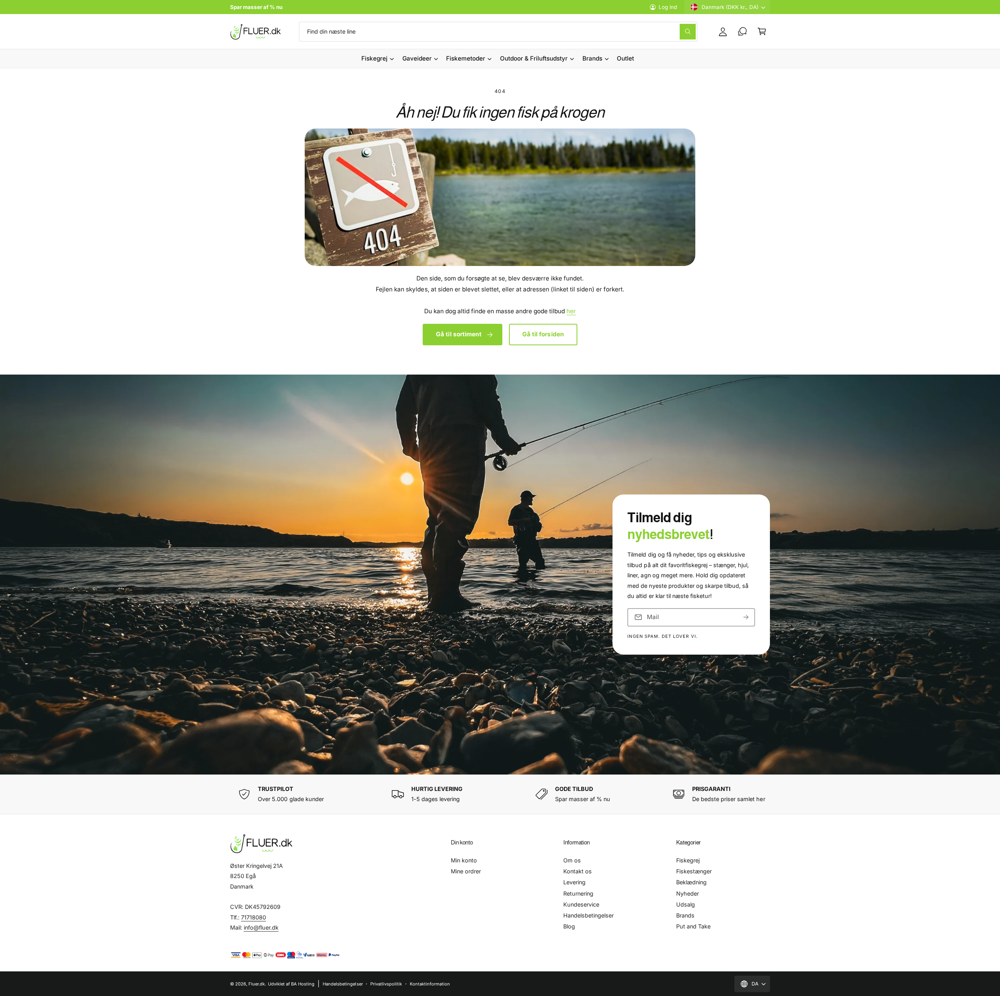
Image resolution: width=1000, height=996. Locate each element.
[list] (500, 794)
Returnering (578, 893)
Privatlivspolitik (386, 984)
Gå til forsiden (543, 334)
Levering (574, 882)
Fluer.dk (256, 984)
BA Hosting (302, 984)
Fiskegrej (374, 58)
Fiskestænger (694, 871)
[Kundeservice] (742, 31)
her (571, 311)
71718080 (253, 917)
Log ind (668, 7)
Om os (572, 860)
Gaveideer (417, 58)
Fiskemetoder (465, 58)
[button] (761, 31)
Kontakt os (577, 871)
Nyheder (687, 893)
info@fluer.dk (261, 927)
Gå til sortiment (459, 334)
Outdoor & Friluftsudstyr (534, 58)
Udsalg (685, 904)
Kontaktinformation (430, 984)
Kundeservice (581, 904)
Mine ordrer (466, 871)
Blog (569, 926)
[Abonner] (746, 617)
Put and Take (693, 926)
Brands (592, 58)
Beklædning (691, 882)
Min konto (464, 860)
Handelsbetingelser (588, 915)
